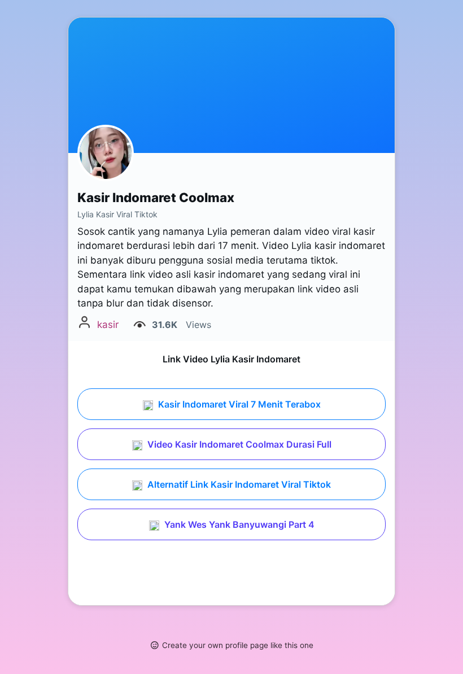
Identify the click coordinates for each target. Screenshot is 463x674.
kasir (108, 324)
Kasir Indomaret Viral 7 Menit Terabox (238, 404)
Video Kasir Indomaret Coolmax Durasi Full (238, 444)
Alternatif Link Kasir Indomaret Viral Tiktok (238, 484)
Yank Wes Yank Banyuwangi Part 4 (238, 524)
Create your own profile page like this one (237, 645)
